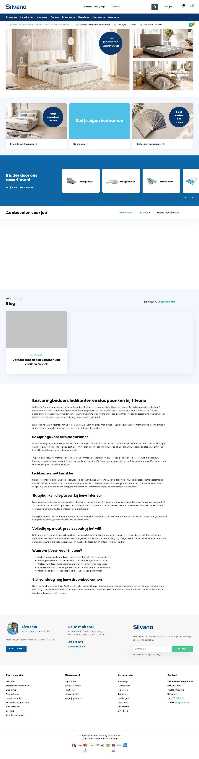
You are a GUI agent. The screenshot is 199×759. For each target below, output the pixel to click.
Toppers (55, 17)
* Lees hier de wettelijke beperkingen (147, 654)
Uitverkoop (113, 17)
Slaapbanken (27, 17)
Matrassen (42, 17)
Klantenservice (13, 706)
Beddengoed (68, 17)
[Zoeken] (154, 7)
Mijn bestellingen (73, 685)
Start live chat (16, 648)
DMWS (111, 735)
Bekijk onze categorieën (18, 187)
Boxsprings (11, 17)
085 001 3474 (75, 642)
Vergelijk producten (74, 698)
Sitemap (10, 711)
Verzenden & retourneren (18, 702)
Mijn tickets (70, 690)
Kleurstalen (83, 17)
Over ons (10, 681)
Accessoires (99, 17)
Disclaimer (11, 690)
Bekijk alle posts (166, 301)
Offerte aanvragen (15, 715)
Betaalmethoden (14, 698)
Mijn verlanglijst (72, 694)
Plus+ (118, 735)
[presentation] (186, 198)
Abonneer (182, 648)
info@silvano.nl (76, 646)
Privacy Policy (12, 694)
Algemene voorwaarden (17, 685)
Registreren (70, 681)
